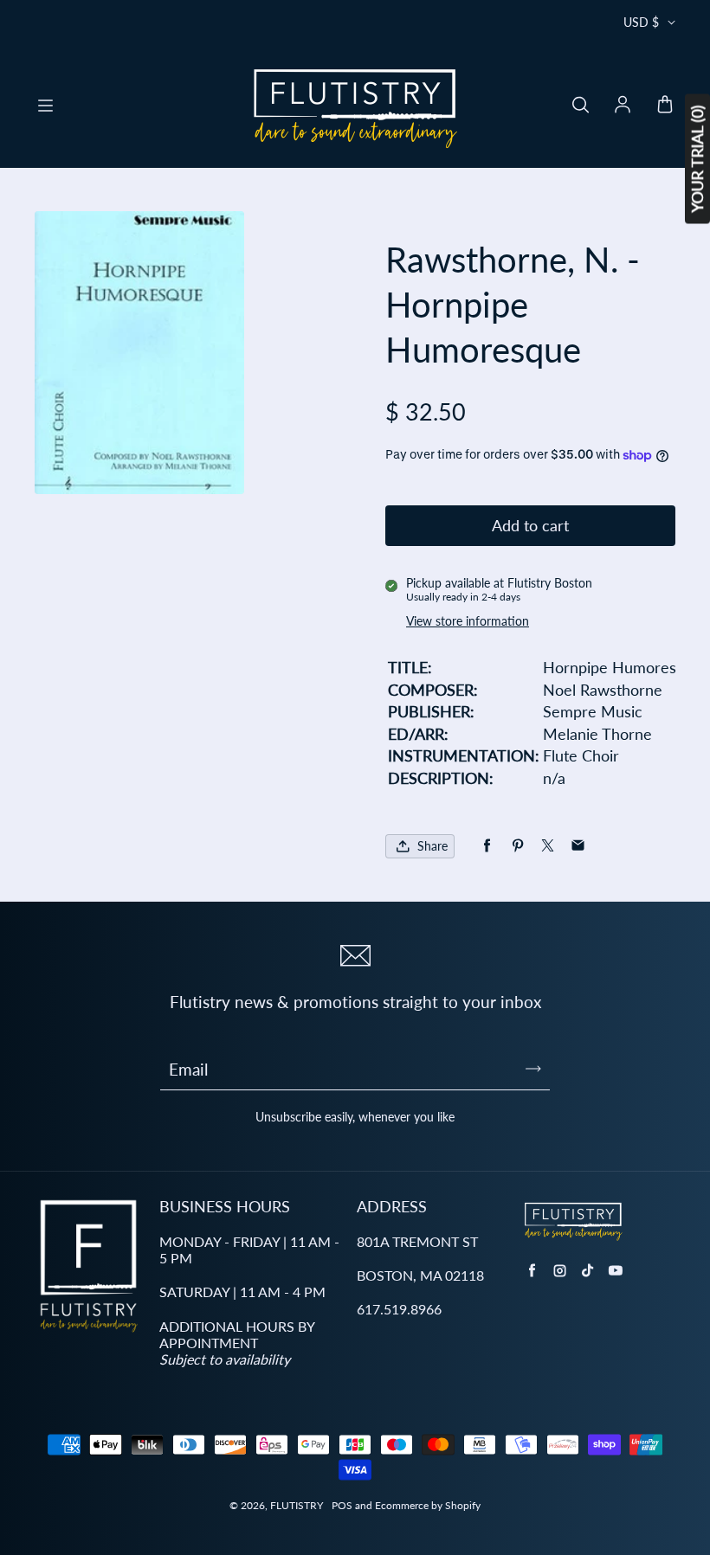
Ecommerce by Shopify (428, 1505)
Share (432, 846)
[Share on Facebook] (487, 846)
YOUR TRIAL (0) (697, 159)
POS (342, 1505)
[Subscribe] (533, 1068)
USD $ (641, 22)
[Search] (580, 105)
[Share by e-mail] (578, 846)
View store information (467, 621)
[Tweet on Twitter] (547, 846)
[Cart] (665, 105)
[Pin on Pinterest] (517, 846)
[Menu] (45, 105)
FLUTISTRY (296, 1505)
